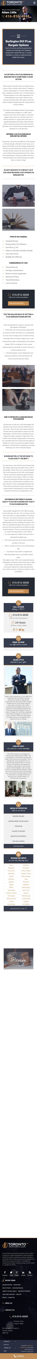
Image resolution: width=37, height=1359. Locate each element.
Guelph (11, 876)
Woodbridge (11, 904)
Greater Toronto (26, 873)
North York (26, 890)
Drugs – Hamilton (8, 1297)
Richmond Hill (11, 899)
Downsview (11, 871)
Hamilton (11, 879)
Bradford (26, 865)
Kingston (11, 882)
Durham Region (26, 871)
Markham (26, 885)
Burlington (26, 868)
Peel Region (11, 896)
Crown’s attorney (23, 441)
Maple (11, 885)
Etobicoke (11, 873)
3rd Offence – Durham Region (12, 1288)
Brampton (11, 868)
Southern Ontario (11, 893)
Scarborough (26, 899)
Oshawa (26, 893)
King (26, 879)
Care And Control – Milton (11, 1294)
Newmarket (11, 890)
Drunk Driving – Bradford (11, 1285)
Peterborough (26, 896)
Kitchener (26, 882)
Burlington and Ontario (11, 562)
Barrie (11, 865)
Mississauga (26, 887)
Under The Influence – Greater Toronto (16, 1291)
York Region (26, 904)
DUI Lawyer (20, 57)
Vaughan (26, 901)
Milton (11, 887)
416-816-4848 (16, 16)
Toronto (11, 901)
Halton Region (26, 876)
